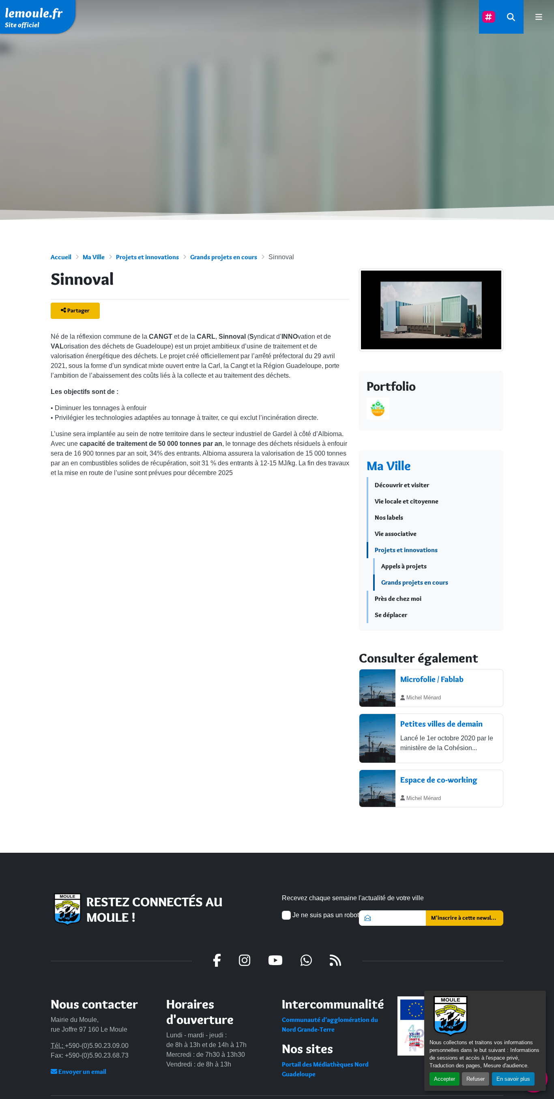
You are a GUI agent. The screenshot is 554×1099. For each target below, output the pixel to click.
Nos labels (389, 517)
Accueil (61, 257)
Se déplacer (391, 615)
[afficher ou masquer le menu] (539, 17)
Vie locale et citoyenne (406, 501)
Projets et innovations (147, 257)
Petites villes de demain (441, 724)
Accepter (444, 1079)
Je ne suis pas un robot (325, 915)
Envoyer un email (81, 1071)
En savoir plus (513, 1079)
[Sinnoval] (431, 318)
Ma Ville (94, 257)
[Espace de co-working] (377, 788)
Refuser (475, 1079)
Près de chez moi (398, 598)
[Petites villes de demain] (377, 738)
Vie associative (396, 534)
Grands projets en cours (223, 257)
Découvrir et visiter (402, 485)
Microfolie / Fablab (432, 679)
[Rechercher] (511, 17)
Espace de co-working (438, 780)
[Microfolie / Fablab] (377, 688)
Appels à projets (404, 566)
